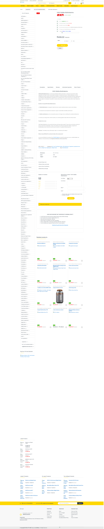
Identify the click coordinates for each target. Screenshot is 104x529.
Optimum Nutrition (24, 256)
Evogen (23, 123)
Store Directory (61, 516)
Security (48, 514)
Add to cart (63, 45)
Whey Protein (24, 332)
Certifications (49, 517)
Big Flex (23, 48)
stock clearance (24, 296)
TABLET (59, 40)
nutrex (22, 244)
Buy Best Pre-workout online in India (74, 308)
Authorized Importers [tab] (67, 87)
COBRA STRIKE (24, 93)
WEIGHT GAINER (30, 5)
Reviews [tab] (58, 87)
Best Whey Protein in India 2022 (60, 308)
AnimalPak (23, 28)
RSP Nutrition (24, 288)
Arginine (23, 34)
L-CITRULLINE (24, 187)
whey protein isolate (25, 334)
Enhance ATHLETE (25, 121)
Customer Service (74, 514)
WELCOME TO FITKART (24, 0)
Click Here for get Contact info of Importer (60, 225)
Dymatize (23, 113)
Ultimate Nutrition (24, 312)
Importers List (49, 512)
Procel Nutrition (24, 278)
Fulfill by (67, 31)
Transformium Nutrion (25, 308)
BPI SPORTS (23, 60)
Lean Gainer (24, 191)
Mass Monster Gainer (25, 198)
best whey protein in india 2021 (27, 44)
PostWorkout (24, 266)
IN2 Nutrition (23, 173)
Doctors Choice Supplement (26, 109)
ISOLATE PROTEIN (25, 177)
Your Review (63, 180)
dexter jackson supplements (26, 107)
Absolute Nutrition (24, 22)
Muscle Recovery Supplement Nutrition (26, 215)
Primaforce (23, 270)
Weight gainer (48, 147)
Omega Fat (23, 248)
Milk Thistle (23, 204)
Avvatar (23, 38)
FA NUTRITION (24, 125)
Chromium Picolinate (25, 89)
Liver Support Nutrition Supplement (43, 286)
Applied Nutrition (24, 32)
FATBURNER (24, 131)
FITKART (23, 135)
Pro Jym (23, 272)
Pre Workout (24, 268)
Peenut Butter (24, 260)
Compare (60, 514)
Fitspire (23, 139)
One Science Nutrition (25, 254)
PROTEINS (23, 5)
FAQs (72, 516)
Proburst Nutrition (24, 276)
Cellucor (23, 87)
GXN (63, 146)
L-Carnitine (23, 185)
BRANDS (42, 5)
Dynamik (23, 115)
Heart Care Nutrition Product (26, 167)
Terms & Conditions (74, 517)
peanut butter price (25, 258)
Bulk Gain (23, 64)
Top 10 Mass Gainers (25, 306)
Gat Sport (23, 147)
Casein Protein (24, 85)
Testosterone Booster (25, 304)
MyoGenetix (48, 241)
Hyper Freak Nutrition (25, 171)
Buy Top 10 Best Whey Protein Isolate (26, 79)
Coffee (23, 95)
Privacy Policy (49, 516)
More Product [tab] (77, 87)
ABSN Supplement (24, 20)
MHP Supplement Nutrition (26, 200)
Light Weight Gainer (25, 193)
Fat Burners (24, 129)
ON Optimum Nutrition (25, 250)
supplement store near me (28, 346)
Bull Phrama (23, 66)
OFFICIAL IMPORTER (33, 0)
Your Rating (63, 178)
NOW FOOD (23, 242)
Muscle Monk (24, 212)
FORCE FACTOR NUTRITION (26, 141)
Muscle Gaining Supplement (26, 210)
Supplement (28, 9)
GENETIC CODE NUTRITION (26, 149)
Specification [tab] (50, 87)
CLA (22, 91)
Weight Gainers (54, 147)
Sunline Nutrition (24, 298)
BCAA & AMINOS (39, 308)
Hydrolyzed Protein (25, 169)
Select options (50, 261)
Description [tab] (42, 87)
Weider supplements (25, 320)
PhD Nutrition (24, 262)
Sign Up (80, 503)
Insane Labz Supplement (26, 175)
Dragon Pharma (24, 111)
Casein (23, 83)
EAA (22, 117)
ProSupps (23, 280)
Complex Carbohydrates (26, 99)
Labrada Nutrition (24, 189)
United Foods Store (25, 314)
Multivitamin (67, 146)
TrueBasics (23, 310)
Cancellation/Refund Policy (63, 517)
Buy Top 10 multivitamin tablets (39, 9)
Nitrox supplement (25, 240)
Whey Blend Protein (25, 330)
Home (21, 9)
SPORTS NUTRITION (50, 5)
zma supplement (24, 338)
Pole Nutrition (24, 264)
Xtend (22, 336)
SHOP (83, 0)
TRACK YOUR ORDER (75, 0)
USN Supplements (24, 318)
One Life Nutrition (24, 252)
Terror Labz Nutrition (25, 302)
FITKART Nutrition (56, 137)
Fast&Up (23, 127)
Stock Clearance (74, 5)
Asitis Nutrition (24, 36)
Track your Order (74, 511)
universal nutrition (24, 316)
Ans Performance (24, 30)
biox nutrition (24, 56)
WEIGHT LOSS (59, 5)
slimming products (24, 294)
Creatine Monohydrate (25, 105)
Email (62, 190)
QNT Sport (23, 282)
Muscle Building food (25, 208)
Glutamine (23, 155)
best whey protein (56, 286)
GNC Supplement (24, 161)
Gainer (23, 143)
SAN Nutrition (24, 292)
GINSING (23, 153)
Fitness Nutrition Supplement (27, 137)
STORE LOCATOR (67, 0)
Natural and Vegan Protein (26, 236)
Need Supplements (25, 238)
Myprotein (23, 234)
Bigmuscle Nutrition (56, 241)
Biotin (22, 54)
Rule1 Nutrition (24, 290)
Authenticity (49, 511)
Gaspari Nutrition (24, 145)
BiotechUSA (23, 52)
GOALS (37, 5)
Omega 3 (23, 246)
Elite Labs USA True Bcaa (26, 119)
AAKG (22, 18)
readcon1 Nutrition (24, 284)
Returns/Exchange (74, 512)
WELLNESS (66, 5)
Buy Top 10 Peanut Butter (26, 81)
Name (62, 187)
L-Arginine (23, 183)
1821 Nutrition (24, 16)
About (60, 511)
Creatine (23, 103)
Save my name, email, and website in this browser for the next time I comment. (72, 195)
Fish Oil (23, 133)
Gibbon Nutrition (24, 151)
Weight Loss (24, 328)
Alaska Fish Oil (24, 24)
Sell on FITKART (62, 512)
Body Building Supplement (41, 241)
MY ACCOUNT (40, 0)
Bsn (22, 62)
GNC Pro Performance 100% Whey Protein (27, 158)
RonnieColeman (24, 286)
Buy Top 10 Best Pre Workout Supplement (75, 308)
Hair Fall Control (24, 165)
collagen (23, 97)
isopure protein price (25, 179)
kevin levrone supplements (26, 181)
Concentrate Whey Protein (26, 101)
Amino (70, 241)
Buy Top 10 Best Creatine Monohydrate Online (25, 72)
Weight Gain (44, 147)
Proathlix (23, 274)
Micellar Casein (24, 202)
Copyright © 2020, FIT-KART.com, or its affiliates (30, 527)
